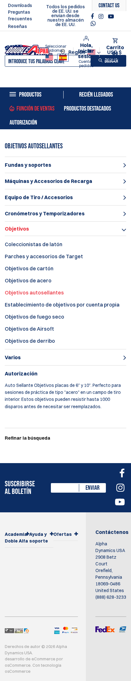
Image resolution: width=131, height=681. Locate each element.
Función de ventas (35, 108)
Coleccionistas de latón (33, 244)
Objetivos (17, 229)
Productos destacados (87, 108)
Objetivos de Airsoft (29, 329)
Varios (13, 357)
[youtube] (111, 16)
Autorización (23, 122)
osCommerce (18, 665)
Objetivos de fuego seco (34, 317)
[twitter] (95, 25)
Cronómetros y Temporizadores (45, 213)
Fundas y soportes (28, 165)
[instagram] (102, 16)
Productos (30, 94)
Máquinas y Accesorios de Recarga (48, 181)
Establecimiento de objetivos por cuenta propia (62, 304)
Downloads (20, 5)
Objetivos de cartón (29, 268)
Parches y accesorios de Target (44, 256)
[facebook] (93, 16)
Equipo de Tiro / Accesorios (39, 197)
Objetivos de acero (28, 280)
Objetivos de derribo (30, 341)
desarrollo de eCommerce (30, 658)
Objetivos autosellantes (34, 292)
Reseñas (17, 26)
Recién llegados (96, 94)
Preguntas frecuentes (20, 15)
